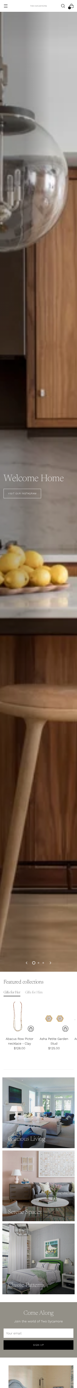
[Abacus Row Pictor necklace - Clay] (20, 1018)
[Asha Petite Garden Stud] (54, 1018)
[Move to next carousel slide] (50, 962)
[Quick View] (31, 1028)
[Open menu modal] (6, 6)
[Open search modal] (63, 6)
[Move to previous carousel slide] (26, 962)
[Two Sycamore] (38, 6)
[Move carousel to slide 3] (43, 962)
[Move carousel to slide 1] (33, 962)
